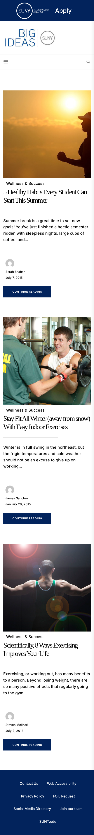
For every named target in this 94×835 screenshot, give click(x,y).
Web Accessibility (61, 783)
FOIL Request (64, 796)
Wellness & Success (25, 183)
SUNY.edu (47, 821)
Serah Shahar (15, 272)
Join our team (71, 808)
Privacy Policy (32, 796)
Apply (63, 10)
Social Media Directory (32, 808)
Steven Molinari (16, 725)
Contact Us (29, 783)
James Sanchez (16, 498)
